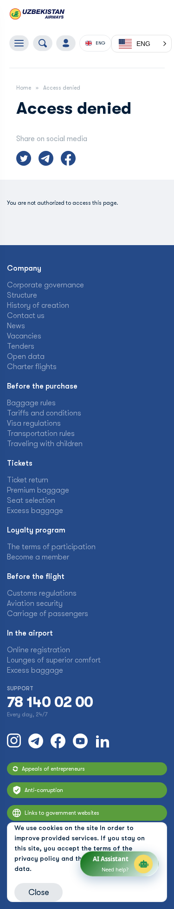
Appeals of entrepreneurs (53, 769)
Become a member (38, 557)
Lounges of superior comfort (54, 660)
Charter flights (32, 367)
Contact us (26, 316)
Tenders (20, 346)
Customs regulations (42, 593)
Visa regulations (34, 423)
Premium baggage (38, 490)
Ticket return (27, 480)
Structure (22, 295)
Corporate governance (45, 285)
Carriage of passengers (47, 614)
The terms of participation (51, 547)
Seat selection (31, 500)
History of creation (38, 305)
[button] (141, 43)
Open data (26, 356)
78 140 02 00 (50, 702)
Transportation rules (41, 433)
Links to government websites (62, 813)
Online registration (38, 650)
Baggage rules (31, 403)
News (16, 326)
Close (38, 892)
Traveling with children (45, 444)
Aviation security (35, 603)
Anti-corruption (44, 790)
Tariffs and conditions (44, 413)
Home (23, 87)
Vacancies (24, 336)
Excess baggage (35, 510)
